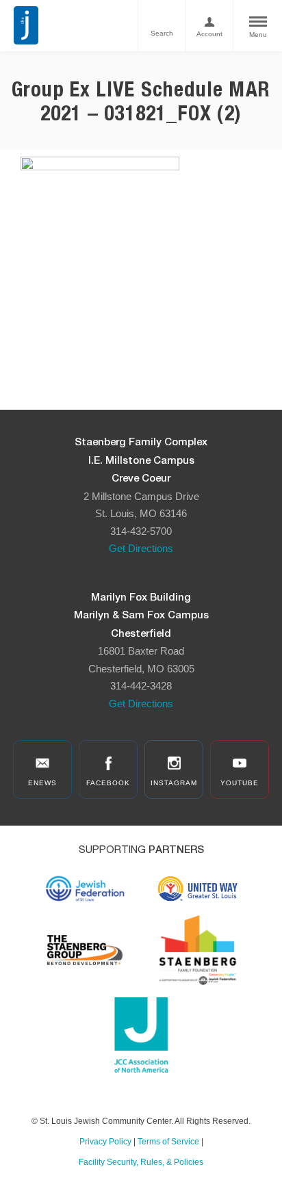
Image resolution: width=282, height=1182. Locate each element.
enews (42, 783)
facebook (108, 783)
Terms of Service (168, 1141)
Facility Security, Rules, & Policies (141, 1162)
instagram (174, 783)
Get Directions (141, 548)
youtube (239, 783)
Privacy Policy (105, 1141)
